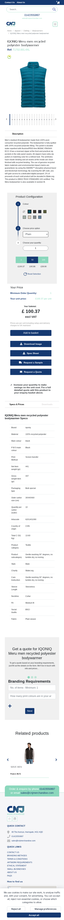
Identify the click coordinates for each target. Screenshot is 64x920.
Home (9, 31)
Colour (26, 204)
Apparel (17, 31)
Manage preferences (46, 909)
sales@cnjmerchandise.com (32, 18)
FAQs (9, 876)
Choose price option (31, 228)
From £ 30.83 (18, 774)
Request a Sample (33, 362)
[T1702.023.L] (25, 217)
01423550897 (32, 15)
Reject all (16, 909)
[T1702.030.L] (30, 217)
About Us (21, 2)
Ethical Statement (16, 866)
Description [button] (17, 134)
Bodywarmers (37, 31)
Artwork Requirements (19, 862)
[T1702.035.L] (35, 217)
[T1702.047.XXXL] (30, 211)
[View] (9, 119)
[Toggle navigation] (55, 24)
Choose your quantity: (32, 243)
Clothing (26, 31)
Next (29, 711)
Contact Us (10, 2)
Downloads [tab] (47, 404)
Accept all (34, 915)
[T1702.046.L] (40, 217)
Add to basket (30, 333)
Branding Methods (17, 856)
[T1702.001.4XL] (35, 211)
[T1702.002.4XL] (40, 211)
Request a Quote (32, 372)
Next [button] (56, 759)
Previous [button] (7, 759)
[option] (32, 760)
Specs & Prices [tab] (16, 404)
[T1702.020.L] (45, 211)
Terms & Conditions (17, 859)
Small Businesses (16, 869)
